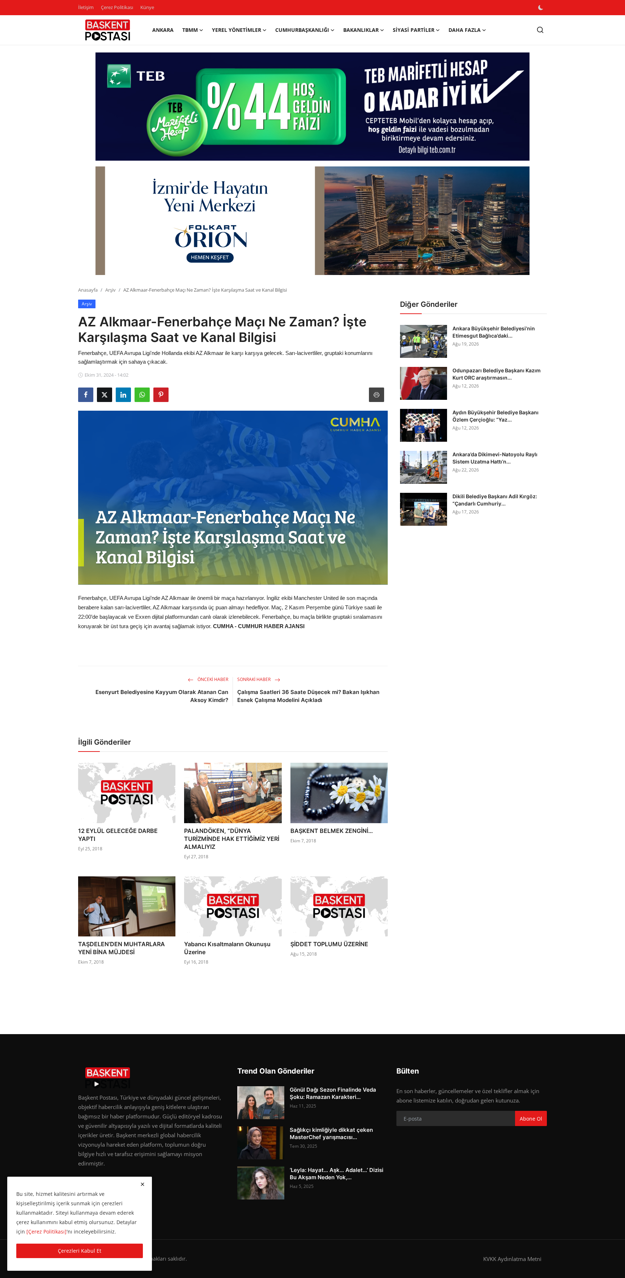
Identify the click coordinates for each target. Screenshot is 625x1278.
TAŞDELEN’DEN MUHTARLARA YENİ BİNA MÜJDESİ (121, 948)
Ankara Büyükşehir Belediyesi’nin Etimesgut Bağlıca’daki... (493, 332)
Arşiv (110, 290)
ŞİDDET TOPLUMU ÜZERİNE (329, 944)
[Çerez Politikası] (46, 1231)
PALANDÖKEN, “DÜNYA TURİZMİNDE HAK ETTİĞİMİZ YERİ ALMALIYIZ (231, 838)
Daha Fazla (464, 29)
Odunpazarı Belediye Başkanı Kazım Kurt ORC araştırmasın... (496, 374)
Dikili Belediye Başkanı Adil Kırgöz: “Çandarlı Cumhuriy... (494, 500)
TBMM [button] (190, 29)
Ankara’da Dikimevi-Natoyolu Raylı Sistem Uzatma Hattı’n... (494, 458)
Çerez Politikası (117, 7)
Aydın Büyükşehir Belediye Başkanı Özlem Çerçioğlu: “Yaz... (495, 416)
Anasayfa (88, 290)
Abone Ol (531, 1118)
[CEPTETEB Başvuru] (312, 106)
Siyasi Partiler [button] (413, 29)
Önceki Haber (212, 679)
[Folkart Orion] (312, 220)
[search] (540, 30)
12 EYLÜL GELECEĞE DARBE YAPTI (118, 834)
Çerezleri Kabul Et (79, 1250)
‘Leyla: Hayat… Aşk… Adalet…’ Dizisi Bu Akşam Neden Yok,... (336, 1174)
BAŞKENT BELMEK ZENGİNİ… (331, 830)
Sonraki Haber (254, 679)
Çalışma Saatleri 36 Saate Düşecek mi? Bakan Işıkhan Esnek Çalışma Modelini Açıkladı (308, 696)
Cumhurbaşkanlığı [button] (302, 29)
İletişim (86, 7)
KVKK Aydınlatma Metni (512, 1258)
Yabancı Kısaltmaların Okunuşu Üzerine (227, 948)
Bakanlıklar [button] (361, 29)
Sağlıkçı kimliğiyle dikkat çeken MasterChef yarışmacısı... (331, 1133)
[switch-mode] (541, 7)
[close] (142, 1184)
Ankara (163, 29)
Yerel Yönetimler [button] (236, 29)
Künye (147, 7)
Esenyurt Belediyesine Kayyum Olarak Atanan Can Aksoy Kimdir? (161, 696)
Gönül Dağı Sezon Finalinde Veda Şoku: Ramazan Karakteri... (333, 1093)
